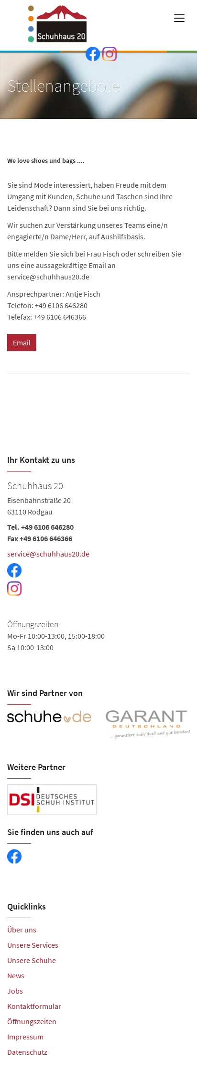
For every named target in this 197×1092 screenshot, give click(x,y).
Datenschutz (27, 1052)
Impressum (25, 1036)
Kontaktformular (34, 1006)
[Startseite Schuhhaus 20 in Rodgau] (61, 19)
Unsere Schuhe (31, 960)
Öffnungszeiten (31, 1021)
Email (22, 342)
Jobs (15, 991)
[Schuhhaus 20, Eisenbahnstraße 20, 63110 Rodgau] (98, 570)
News (15, 975)
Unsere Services (32, 945)
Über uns (21, 929)
